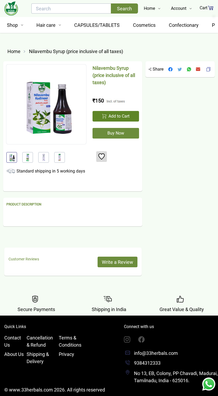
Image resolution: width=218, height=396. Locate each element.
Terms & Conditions (70, 341)
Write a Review (117, 262)
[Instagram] (131, 339)
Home (13, 51)
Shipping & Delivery (38, 357)
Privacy (66, 354)
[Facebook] (145, 339)
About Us (14, 354)
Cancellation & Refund (40, 341)
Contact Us (12, 341)
